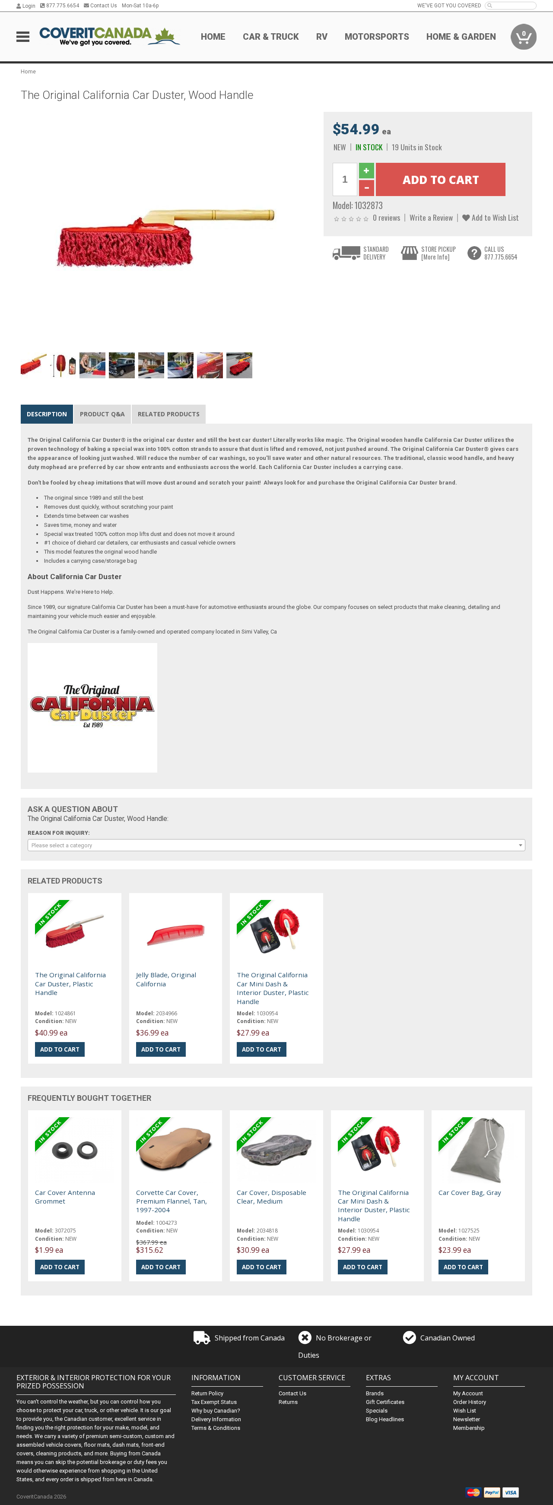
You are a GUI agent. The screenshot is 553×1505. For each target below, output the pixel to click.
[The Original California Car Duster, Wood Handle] (168, 230)
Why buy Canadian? (215, 1410)
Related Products (169, 414)
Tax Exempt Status (214, 1402)
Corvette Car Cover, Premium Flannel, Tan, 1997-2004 (171, 1201)
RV (321, 37)
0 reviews (386, 217)
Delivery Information (216, 1419)
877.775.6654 (62, 6)
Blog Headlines (385, 1419)
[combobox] (276, 845)
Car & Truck (271, 37)
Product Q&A (102, 414)
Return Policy (207, 1393)
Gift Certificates (385, 1402)
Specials (377, 1410)
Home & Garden (461, 37)
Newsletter (466, 1419)
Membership (469, 1428)
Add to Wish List (494, 217)
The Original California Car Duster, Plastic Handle (70, 983)
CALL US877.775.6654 (501, 252)
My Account (468, 1393)
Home (213, 37)
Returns (288, 1402)
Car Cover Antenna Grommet (65, 1196)
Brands (375, 1393)
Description (47, 414)
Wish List (464, 1410)
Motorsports (377, 37)
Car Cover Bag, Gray (470, 1192)
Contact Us (103, 6)
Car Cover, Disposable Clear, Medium (271, 1196)
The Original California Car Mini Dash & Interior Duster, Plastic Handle (272, 987)
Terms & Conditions (215, 1428)
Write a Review (431, 217)
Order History (469, 1402)
